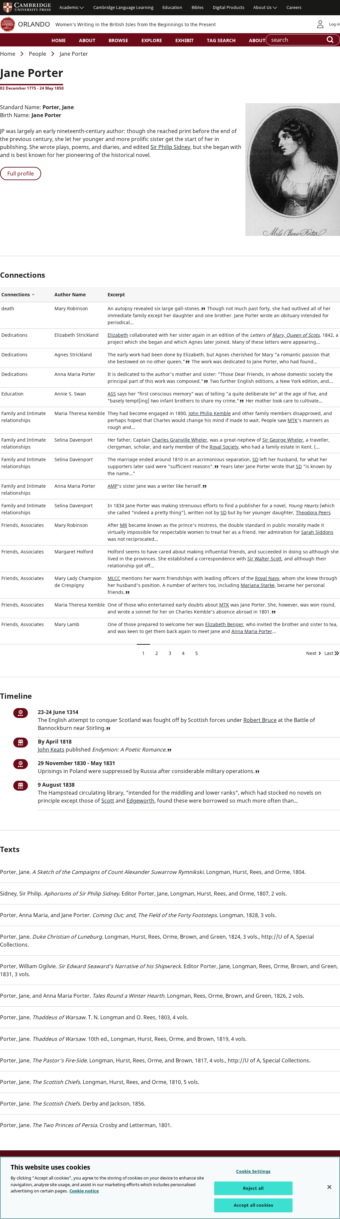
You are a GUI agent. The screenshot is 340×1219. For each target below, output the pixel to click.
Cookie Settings (253, 1171)
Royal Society (224, 447)
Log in (334, 24)
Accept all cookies (253, 1205)
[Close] (329, 1187)
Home (58, 40)
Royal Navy (267, 578)
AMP (113, 486)
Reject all (253, 1188)
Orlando (34, 24)
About (87, 40)
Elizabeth (118, 335)
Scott (107, 800)
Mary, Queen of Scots (296, 335)
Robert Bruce (260, 720)
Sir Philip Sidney (170, 147)
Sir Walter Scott (264, 558)
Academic (68, 7)
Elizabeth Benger (224, 624)
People (37, 53)
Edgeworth (140, 800)
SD (255, 459)
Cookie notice (84, 1191)
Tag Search (221, 40)
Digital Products (228, 7)
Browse (118, 40)
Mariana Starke (258, 585)
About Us (262, 7)
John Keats (51, 749)
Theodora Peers (313, 512)
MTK (293, 420)
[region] (170, 1188)
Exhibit (184, 40)
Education (172, 7)
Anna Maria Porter (251, 631)
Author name (70, 294)
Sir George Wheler (282, 440)
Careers (294, 7)
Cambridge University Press (27, 7)
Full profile (20, 173)
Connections (26, 294)
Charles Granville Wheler (179, 440)
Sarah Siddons (317, 532)
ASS (112, 394)
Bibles (198, 7)
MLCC (114, 578)
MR (123, 525)
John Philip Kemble (210, 413)
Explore (151, 40)
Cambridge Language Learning (123, 7)
